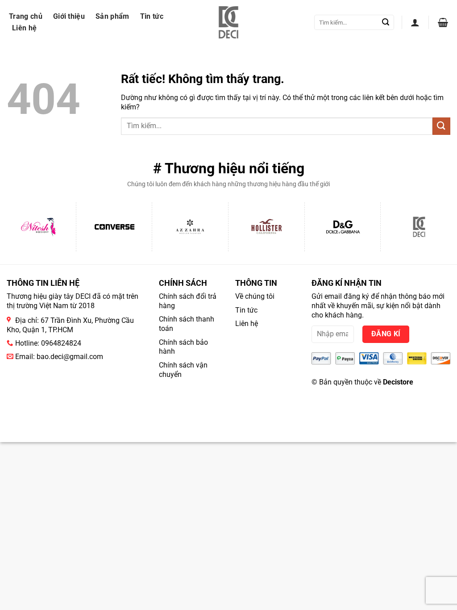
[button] (415, 22)
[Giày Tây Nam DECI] (228, 22)
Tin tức (151, 16)
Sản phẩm (112, 16)
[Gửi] (385, 22)
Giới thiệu (69, 16)
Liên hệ (24, 28)
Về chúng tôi (254, 296)
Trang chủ (25, 16)
